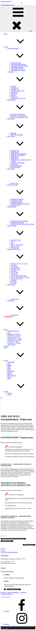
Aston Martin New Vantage (18, 70)
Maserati (9, 372)
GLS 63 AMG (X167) (17, 278)
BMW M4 (13, 133)
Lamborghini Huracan (16, 202)
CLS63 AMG (14, 266)
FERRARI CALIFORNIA (18, 155)
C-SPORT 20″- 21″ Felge (14, 340)
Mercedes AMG (11, 375)
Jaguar (9, 369)
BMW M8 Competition (17, 134)
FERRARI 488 (15, 152)
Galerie (6, 360)
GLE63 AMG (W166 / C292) (19, 275)
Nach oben (3, 535)
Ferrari (9, 368)
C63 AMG (13, 265)
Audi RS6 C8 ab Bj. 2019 (18, 91)
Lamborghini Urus (16, 205)
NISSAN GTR (15, 299)
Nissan (9, 377)
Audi (8, 363)
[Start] (3, 548)
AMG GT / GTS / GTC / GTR (19, 263)
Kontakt (6, 391)
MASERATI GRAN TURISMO (19, 221)
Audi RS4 (13, 86)
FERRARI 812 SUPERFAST (19, 153)
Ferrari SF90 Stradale (16, 165)
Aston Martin (10, 362)
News (5, 347)
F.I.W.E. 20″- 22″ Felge (13, 337)
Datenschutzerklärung (13, 592)
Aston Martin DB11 (16, 62)
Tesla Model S (14, 315)
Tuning (6, 47)
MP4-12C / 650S (15, 246)
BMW (9, 366)
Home (5, 34)
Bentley (9, 365)
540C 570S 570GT (16, 240)
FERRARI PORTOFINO (17, 162)
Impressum (3, 592)
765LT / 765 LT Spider (17, 244)
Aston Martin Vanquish (17, 67)
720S (12, 243)
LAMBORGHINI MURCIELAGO (20, 203)
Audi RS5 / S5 (15, 87)
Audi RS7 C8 (14, 92)
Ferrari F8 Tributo (15, 167)
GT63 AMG (14, 274)
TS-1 (8, 332)
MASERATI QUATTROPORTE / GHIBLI (22, 224)
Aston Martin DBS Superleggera (19, 66)
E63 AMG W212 (15, 269)
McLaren (9, 374)
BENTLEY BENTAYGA (18, 114)
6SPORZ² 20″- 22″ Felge (14, 335)
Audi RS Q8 (14, 94)
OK (10, 628)
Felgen (6, 329)
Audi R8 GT (14, 97)
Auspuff (6, 346)
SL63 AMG (14, 281)
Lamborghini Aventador (17, 199)
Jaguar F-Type (14, 183)
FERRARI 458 (15, 150)
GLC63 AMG (14, 272)
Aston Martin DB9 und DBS (18, 64)
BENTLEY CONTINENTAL (19, 116)
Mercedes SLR (15, 247)
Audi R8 (13, 95)
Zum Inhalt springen (6, 1)
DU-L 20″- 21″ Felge (13, 341)
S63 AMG (13, 280)
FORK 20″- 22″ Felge (13, 334)
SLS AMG (13, 283)
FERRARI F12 (15, 156)
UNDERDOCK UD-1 (13, 331)
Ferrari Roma (14, 164)
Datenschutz (14, 628)
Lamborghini (10, 371)
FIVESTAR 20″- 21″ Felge (14, 338)
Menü (30, 31)
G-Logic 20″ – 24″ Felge (14, 343)
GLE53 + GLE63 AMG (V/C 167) (20, 277)
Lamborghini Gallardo (17, 200)
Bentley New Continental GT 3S (19, 117)
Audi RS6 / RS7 (15, 89)
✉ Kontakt (15, 552)
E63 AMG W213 (15, 268)
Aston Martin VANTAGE (18, 69)
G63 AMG (13, 271)
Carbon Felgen (11, 344)
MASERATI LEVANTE (17, 222)
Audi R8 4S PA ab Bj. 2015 (18, 98)
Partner (9, 394)
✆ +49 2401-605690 (6, 552)
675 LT (13, 241)
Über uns (9, 393)
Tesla (8, 378)
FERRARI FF (14, 158)
